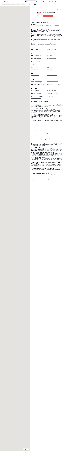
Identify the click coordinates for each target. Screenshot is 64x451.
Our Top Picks (59, 9)
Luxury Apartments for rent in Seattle (52, 93)
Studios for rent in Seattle (35, 75)
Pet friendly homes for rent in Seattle (36, 81)
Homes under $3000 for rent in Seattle (37, 61)
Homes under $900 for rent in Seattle (52, 55)
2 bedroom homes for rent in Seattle (36, 76)
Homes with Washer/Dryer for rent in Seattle (53, 84)
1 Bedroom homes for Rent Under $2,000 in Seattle (38, 96)
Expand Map (26, 449)
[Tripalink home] (5, 1)
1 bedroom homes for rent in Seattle (52, 75)
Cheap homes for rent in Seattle (36, 93)
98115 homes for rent (34, 69)
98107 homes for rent (34, 67)
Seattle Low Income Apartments (36, 98)
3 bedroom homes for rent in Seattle (52, 76)
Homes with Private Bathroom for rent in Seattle (38, 82)
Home (31, 19)
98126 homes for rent (34, 70)
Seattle (34, 19)
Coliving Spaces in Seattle (50, 96)
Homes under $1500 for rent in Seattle (52, 58)
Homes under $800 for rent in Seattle (36, 55)
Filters (29, 4)
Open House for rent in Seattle (51, 90)
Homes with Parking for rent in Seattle (52, 81)
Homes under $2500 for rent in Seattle (52, 60)
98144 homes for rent (50, 70)
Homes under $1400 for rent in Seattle (36, 58)
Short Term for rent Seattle (35, 90)
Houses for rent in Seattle (35, 49)
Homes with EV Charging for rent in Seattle (37, 84)
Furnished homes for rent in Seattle (52, 82)
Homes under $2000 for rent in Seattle (37, 60)
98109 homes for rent (50, 67)
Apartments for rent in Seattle (51, 49)
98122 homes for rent (50, 69)
